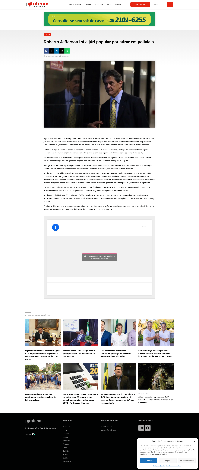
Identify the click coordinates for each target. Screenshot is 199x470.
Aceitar (148, 461)
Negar (167, 461)
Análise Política (75, 4)
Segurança (67, 461)
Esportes (66, 444)
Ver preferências (187, 461)
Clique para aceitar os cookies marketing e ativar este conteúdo (99, 257)
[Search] (170, 4)
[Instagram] (141, 428)
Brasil (65, 430)
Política (118, 4)
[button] (194, 441)
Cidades (88, 4)
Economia (99, 4)
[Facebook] (148, 428)
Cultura (65, 437)
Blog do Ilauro (140, 4)
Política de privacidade (173, 466)
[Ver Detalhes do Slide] (99, 19)
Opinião (66, 451)
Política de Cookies (159, 466)
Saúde (65, 458)
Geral (109, 4)
